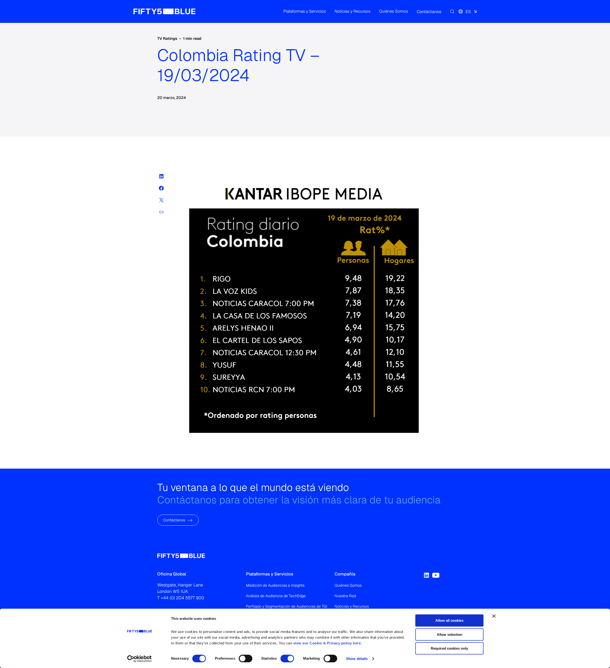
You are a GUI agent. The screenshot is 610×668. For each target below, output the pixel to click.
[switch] (245, 658)
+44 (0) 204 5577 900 (182, 598)
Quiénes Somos (348, 585)
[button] (304, 11)
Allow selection (449, 634)
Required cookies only (449, 648)
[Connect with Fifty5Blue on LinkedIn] (426, 575)
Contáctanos (174, 520)
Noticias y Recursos (352, 606)
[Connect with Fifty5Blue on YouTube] (436, 575)
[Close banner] (494, 616)
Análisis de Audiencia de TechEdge (276, 595)
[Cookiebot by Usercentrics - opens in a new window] (139, 658)
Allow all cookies (449, 620)
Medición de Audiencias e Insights (275, 585)
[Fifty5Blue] (164, 11)
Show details (357, 659)
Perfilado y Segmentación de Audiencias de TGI (286, 606)
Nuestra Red (345, 595)
